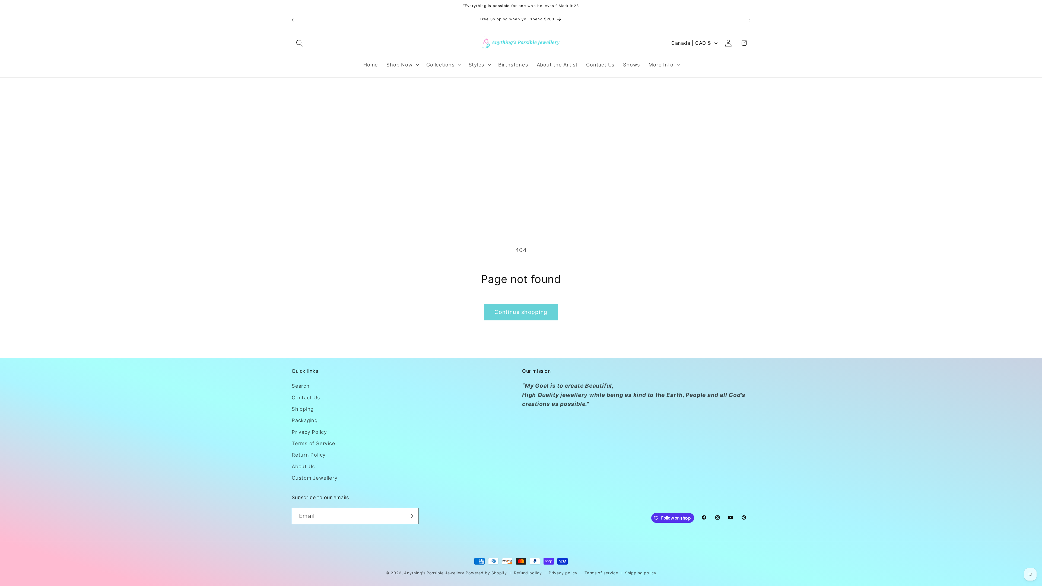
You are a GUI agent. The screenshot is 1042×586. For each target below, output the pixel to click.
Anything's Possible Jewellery (434, 573)
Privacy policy (563, 573)
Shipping (303, 409)
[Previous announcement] (292, 20)
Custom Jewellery (314, 478)
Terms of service (601, 573)
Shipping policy (640, 573)
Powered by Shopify (486, 573)
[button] (299, 43)
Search (301, 386)
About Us (303, 466)
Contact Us (306, 397)
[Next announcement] (750, 20)
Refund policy (528, 573)
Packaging (305, 420)
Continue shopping (520, 312)
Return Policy (309, 455)
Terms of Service (313, 443)
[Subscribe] (410, 516)
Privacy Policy (309, 432)
